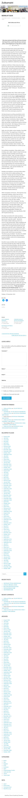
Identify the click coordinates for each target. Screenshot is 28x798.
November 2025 (7, 451)
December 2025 (7, 449)
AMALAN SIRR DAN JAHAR (10, 584)
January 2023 (7, 493)
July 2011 (6, 544)
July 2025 (6, 456)
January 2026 (7, 448)
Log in (5, 783)
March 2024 (6, 478)
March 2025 (6, 459)
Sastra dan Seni (7, 772)
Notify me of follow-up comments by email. (13, 391)
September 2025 (8, 454)
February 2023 (7, 492)
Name (3, 368)
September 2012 (8, 539)
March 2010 (6, 555)
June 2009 (6, 562)
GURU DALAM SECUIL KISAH (18, 335)
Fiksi (5, 762)
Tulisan (5, 773)
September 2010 (8, 550)
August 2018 (7, 513)
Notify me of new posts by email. (11, 394)
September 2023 (8, 488)
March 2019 (6, 506)
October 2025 (7, 452)
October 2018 (7, 509)
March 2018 (6, 516)
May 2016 (6, 521)
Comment (4, 351)
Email (3, 374)
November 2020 (7, 498)
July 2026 (6, 438)
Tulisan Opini (7, 775)
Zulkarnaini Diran (16, 18)
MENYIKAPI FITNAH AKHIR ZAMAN (12, 583)
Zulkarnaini (7, 2)
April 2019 (6, 505)
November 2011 (7, 540)
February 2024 (7, 480)
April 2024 (6, 477)
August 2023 (7, 490)
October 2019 (7, 503)
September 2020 (8, 500)
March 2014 (6, 535)
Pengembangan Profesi (9, 770)
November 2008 (7, 566)
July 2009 (6, 560)
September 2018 (8, 511)
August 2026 (7, 436)
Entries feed (6, 785)
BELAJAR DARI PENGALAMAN (11, 586)
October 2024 (7, 467)
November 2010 (7, 549)
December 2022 (7, 495)
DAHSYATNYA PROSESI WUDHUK (10, 333)
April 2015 (6, 527)
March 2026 (6, 444)
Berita (5, 760)
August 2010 (7, 552)
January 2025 (7, 462)
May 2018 (6, 514)
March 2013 (6, 537)
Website (4, 380)
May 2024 (6, 475)
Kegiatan (6, 763)
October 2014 (7, 534)
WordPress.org (7, 788)
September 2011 (8, 542)
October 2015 (7, 524)
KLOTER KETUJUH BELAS (7, 325)
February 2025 (7, 461)
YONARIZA (6, 411)
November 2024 (7, 465)
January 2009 (7, 565)
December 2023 (7, 483)
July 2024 (6, 472)
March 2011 (6, 547)
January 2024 (7, 482)
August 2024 (7, 470)
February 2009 (7, 563)
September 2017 (8, 519)
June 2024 (6, 474)
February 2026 (7, 446)
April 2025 (6, 457)
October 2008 (7, 568)
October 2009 (7, 558)
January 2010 (7, 557)
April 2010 (6, 553)
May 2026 (6, 441)
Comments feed (7, 787)
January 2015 (7, 531)
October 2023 (7, 487)
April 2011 (6, 545)
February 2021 (7, 496)
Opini (5, 768)
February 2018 (7, 518)
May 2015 (6, 526)
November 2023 (7, 485)
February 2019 (7, 508)
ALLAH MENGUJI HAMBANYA (18, 411)
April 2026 (6, 443)
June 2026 (6, 439)
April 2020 (6, 501)
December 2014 (7, 532)
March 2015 (6, 529)
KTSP (5, 765)
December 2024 (7, 464)
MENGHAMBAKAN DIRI (9, 588)
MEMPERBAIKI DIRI (8, 589)
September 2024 (8, 469)
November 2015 (7, 522)
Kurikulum (6, 767)
